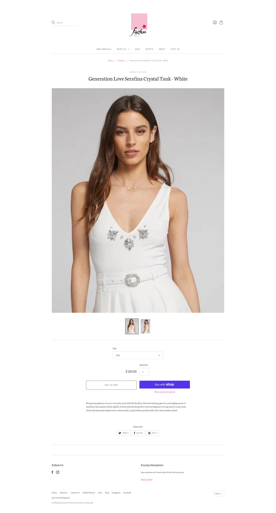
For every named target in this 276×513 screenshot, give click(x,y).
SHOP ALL (122, 49)
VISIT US (175, 49)
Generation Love (138, 72)
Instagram (116, 492)
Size (114, 348)
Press (100, 492)
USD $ (217, 493)
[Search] (53, 22)
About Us (64, 492)
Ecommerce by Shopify (84, 502)
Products (121, 60)
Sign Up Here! (146, 479)
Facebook (127, 492)
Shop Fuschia (62, 502)
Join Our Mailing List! (61, 497)
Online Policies (89, 492)
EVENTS (149, 49)
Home (110, 60)
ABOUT (162, 49)
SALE (137, 49)
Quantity (143, 364)
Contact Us (75, 492)
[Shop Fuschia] (138, 22)
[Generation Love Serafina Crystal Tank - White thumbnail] (132, 326)
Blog (107, 492)
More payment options (164, 391)
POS (70, 502)
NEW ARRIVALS (103, 49)
